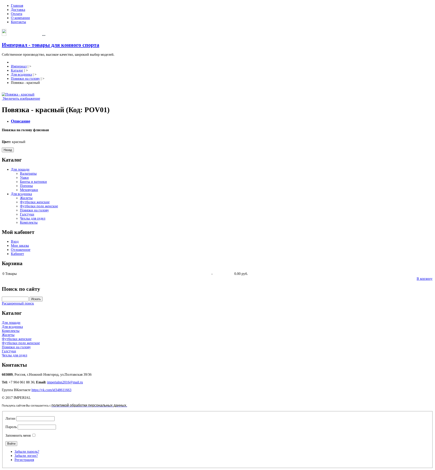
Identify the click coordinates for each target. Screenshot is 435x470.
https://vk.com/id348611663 (51, 390)
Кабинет (17, 254)
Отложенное (20, 250)
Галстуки (27, 214)
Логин (10, 418)
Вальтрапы (28, 173)
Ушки (24, 177)
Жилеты (26, 198)
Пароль (11, 427)
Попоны (26, 186)
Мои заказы (20, 245)
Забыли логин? (26, 456)
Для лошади (20, 169)
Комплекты (29, 222)
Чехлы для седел (32, 218)
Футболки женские (35, 202)
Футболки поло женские (39, 206)
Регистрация (24, 460)
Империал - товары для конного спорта (50, 45)
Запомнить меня (18, 435)
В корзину (425, 279)
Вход (15, 241)
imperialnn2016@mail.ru (65, 382)
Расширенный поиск (18, 303)
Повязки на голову (34, 210)
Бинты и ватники (33, 182)
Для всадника (21, 194)
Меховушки (29, 190)
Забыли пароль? (26, 451)
